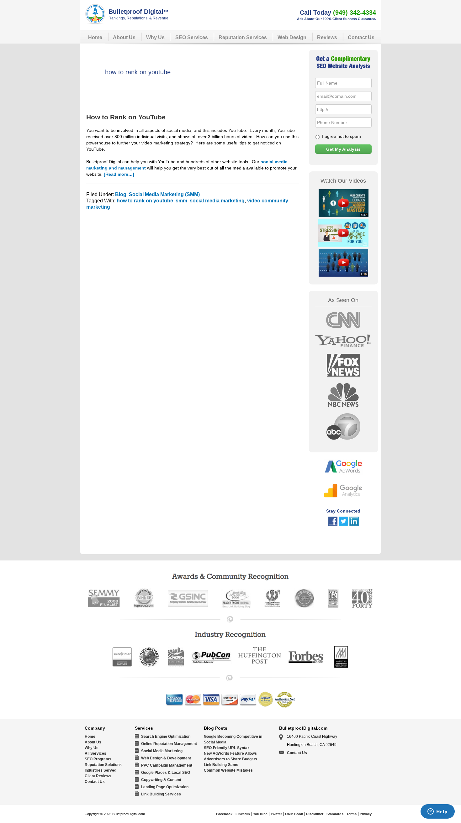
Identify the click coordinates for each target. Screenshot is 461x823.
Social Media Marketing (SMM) (164, 194)
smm (181, 200)
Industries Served (100, 770)
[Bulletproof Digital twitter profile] (343, 524)
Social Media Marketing (162, 751)
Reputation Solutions (103, 765)
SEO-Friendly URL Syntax (227, 748)
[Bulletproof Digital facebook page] (332, 524)
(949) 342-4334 (354, 12)
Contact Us (95, 781)
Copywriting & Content (161, 780)
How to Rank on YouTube (126, 117)
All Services (95, 753)
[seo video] (343, 275)
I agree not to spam (341, 136)
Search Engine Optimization (165, 736)
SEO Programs (98, 759)
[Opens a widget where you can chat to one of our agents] (437, 812)
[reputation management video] (343, 245)
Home (90, 736)
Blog (120, 194)
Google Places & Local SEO (165, 772)
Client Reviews (98, 776)
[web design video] (343, 215)
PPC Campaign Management (166, 765)
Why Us (91, 748)
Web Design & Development (166, 758)
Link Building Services (161, 794)
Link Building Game (221, 765)
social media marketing (217, 200)
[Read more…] (119, 174)
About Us (93, 742)
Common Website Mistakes (228, 770)
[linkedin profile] (354, 524)
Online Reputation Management (169, 744)
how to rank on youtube (145, 200)
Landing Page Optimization (164, 787)
